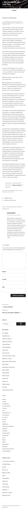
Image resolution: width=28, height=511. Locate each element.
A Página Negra (6, 464)
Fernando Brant (6, 344)
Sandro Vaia (14, 190)
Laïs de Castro (6, 353)
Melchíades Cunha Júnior (8, 367)
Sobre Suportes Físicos (8, 448)
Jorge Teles (5, 350)
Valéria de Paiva (6, 495)
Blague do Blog (6, 472)
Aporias (4, 467)
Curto (3, 410)
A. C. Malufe (5, 333)
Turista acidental (6, 451)
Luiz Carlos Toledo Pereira (8, 355)
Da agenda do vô (6, 412)
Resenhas (4, 446)
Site (3, 287)
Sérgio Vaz (5, 381)
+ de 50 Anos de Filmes (8, 461)
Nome (4, 271)
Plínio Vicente (5, 375)
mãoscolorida (5, 487)
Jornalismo (5, 430)
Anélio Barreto (6, 336)
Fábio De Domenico (7, 341)
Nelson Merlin (5, 373)
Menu (14, 10)
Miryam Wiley (5, 370)
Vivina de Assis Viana (7, 390)
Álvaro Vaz (5, 470)
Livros (3, 437)
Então (3, 475)
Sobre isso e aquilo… (7, 492)
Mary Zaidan (5, 364)
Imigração (4, 428)
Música (4, 439)
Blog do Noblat (17, 185)
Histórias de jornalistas (8, 426)
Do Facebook (5, 415)
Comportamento (6, 406)
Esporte (4, 419)
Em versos (5, 417)
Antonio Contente (6, 338)
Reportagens (5, 444)
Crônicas (4, 408)
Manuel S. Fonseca (7, 358)
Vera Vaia (4, 387)
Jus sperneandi (6, 433)
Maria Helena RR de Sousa (9, 361)
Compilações (5, 403)
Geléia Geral (5, 424)
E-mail (4, 279)
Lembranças (5, 435)
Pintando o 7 (5, 489)
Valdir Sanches (6, 384)
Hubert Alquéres (6, 347)
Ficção (4, 421)
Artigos (5, 192)
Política (11, 192)
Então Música (5, 478)
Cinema (4, 401)
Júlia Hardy (5, 481)
